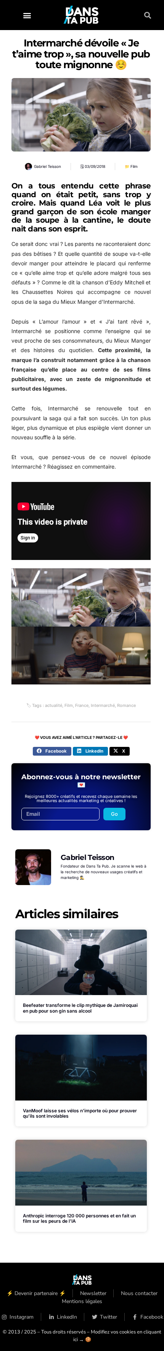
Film (134, 166)
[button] (27, 15)
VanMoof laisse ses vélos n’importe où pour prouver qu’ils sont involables (80, 1113)
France (81, 705)
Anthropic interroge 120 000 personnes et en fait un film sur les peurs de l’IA (79, 1218)
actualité (53, 705)
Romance (126, 705)
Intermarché (103, 705)
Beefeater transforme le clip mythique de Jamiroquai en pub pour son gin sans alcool (80, 1007)
